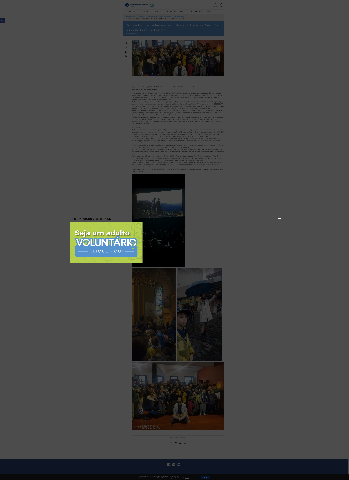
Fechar (278, 218)
